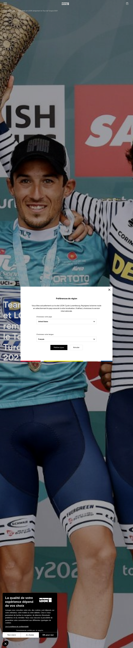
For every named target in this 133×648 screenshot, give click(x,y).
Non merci (11, 635)
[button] (5, 643)
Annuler (76, 347)
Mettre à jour (59, 347)
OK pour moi (48, 635)
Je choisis (30, 635)
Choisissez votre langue (45, 334)
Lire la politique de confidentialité (17, 626)
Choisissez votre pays (44, 317)
